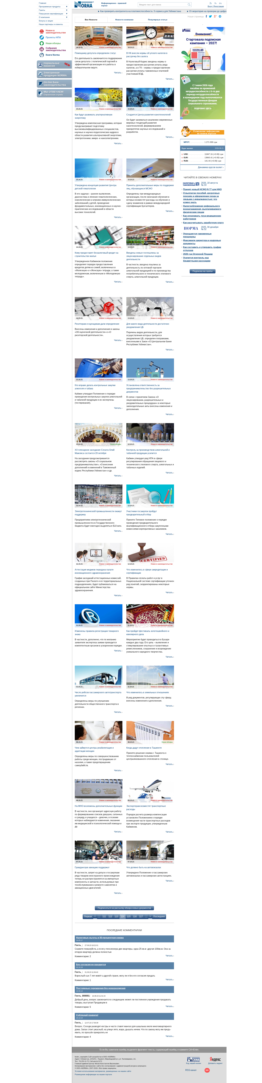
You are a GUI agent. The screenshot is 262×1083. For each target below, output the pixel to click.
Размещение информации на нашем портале (93, 1074)
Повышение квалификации (51, 14)
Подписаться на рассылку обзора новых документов (124, 908)
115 (128, 916)
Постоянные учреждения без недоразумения (100, 988)
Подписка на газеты (203, 271)
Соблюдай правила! (87, 1015)
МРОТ (186, 142)
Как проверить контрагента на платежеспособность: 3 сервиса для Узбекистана (120, 11)
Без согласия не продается (91, 964)
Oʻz (220, 3)
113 (116, 916)
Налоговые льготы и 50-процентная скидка (100, 938)
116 (135, 916)
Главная (42, 3)
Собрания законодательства (56, 49)
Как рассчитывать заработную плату (203, 223)
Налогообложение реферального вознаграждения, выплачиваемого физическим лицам (202, 209)
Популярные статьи (157, 20)
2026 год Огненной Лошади (198, 254)
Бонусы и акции (46, 21)
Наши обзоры (53, 43)
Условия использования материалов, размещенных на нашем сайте (103, 1071)
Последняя (159, 916)
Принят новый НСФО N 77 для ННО (202, 189)
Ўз (215, 3)
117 (141, 916)
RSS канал (190, 1070)
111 (104, 916)
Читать (117, 72)
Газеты (42, 10)
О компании (44, 17)
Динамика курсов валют (210, 167)
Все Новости (91, 20)
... (99, 916)
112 (110, 916)
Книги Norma (53, 55)
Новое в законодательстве (56, 31)
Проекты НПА (53, 37)
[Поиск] (189, 4)
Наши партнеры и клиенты (51, 24)
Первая (88, 916)
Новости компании (124, 20)
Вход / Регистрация (216, 6)
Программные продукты (49, 6)
